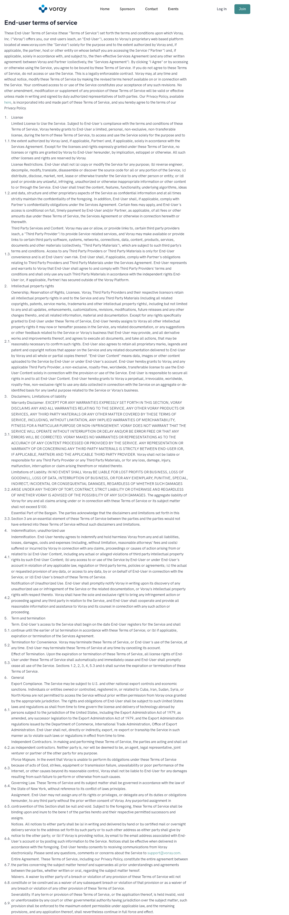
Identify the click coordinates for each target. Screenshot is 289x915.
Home (105, 9)
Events (173, 9)
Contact (151, 9)
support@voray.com (163, 853)
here (7, 102)
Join (242, 9)
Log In (222, 9)
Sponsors (127, 9)
